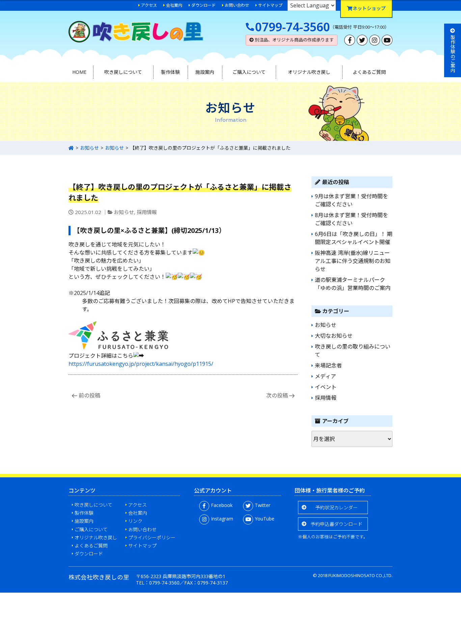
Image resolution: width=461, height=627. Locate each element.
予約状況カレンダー (336, 507)
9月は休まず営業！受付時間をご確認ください (351, 200)
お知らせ (89, 148)
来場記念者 (328, 365)
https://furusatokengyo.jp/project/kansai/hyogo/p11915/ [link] (141, 363)
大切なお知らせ (334, 335)
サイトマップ (270, 5)
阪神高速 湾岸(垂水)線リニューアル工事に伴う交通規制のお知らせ (352, 261)
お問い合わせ (237, 5)
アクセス (149, 5)
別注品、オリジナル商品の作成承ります (294, 40)
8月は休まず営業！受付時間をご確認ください (351, 219)
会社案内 (174, 5)
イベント (325, 387)
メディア (325, 376)
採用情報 (147, 212)
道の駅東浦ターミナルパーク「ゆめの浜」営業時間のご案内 (352, 284)
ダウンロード (203, 5)
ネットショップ (369, 8)
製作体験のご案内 (453, 53)
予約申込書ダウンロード (336, 524)
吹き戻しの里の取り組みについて (352, 350)
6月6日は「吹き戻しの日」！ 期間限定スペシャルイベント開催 (353, 238)
